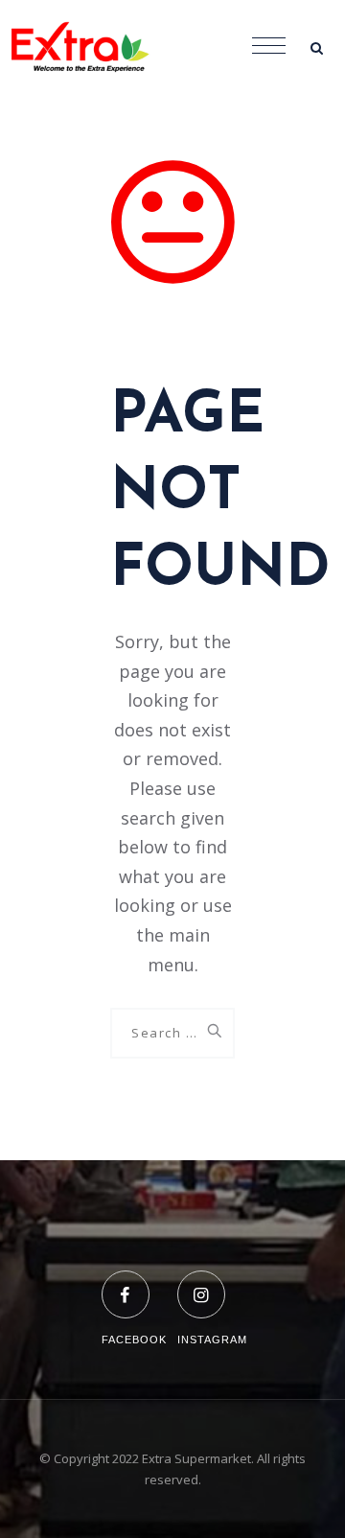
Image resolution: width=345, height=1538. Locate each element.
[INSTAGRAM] (212, 1282)
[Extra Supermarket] (96, 48)
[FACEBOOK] (134, 1282)
